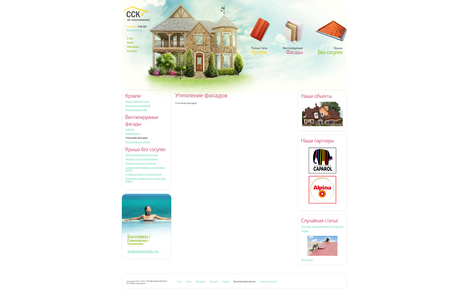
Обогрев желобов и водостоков (141, 155)
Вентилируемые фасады (245, 281)
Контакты (132, 50)
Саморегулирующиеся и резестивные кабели (145, 169)
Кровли (226, 281)
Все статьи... (307, 260)
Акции (130, 42)
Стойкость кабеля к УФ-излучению (143, 174)
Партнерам (133, 46)
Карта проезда (134, 30)
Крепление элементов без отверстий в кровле (145, 180)
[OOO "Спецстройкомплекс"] (136, 13)
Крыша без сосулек (268, 281)
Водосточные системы (137, 101)
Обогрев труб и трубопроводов (141, 159)
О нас (130, 38)
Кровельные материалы (138, 105)
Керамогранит (132, 133)
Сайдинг (129, 129)
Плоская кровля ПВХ (136, 110)
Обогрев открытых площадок (140, 163)
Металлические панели (137, 142)
